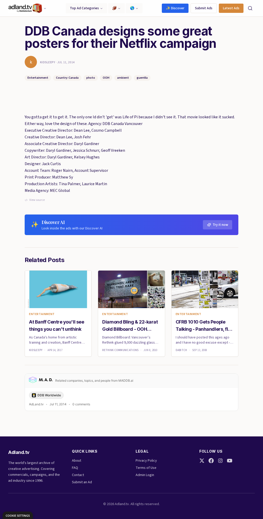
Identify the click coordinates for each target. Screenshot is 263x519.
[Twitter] (201, 460)
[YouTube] (229, 460)
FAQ (75, 467)
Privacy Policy (146, 460)
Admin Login (145, 475)
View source (37, 200)
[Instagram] (220, 460)
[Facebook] (211, 460)
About (76, 460)
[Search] (250, 8)
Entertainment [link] (42, 314)
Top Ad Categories (84, 8)
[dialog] (18, 515)
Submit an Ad (82, 482)
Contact (78, 475)
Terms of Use (146, 467)
